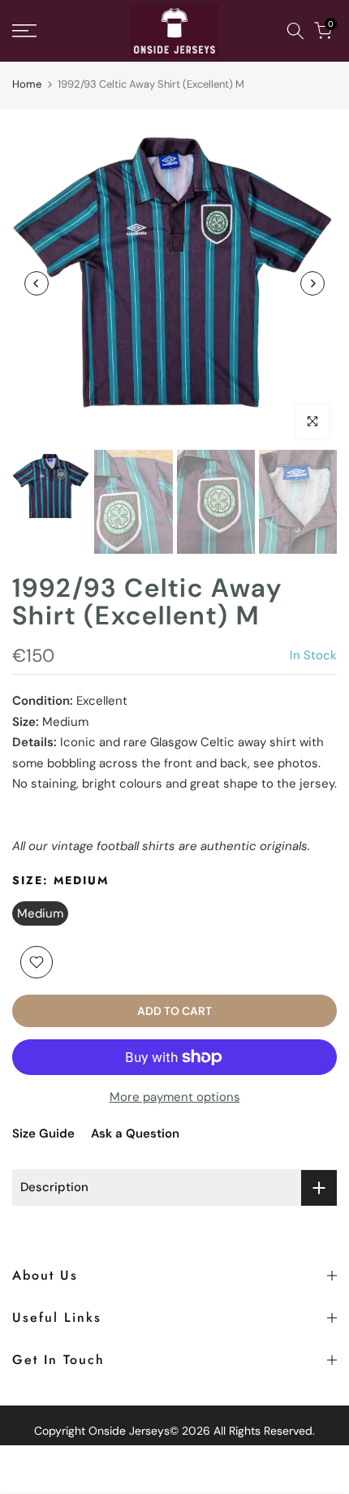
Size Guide (43, 1133)
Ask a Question (135, 1133)
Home (26, 84)
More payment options (175, 1097)
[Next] (312, 283)
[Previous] (36, 283)
